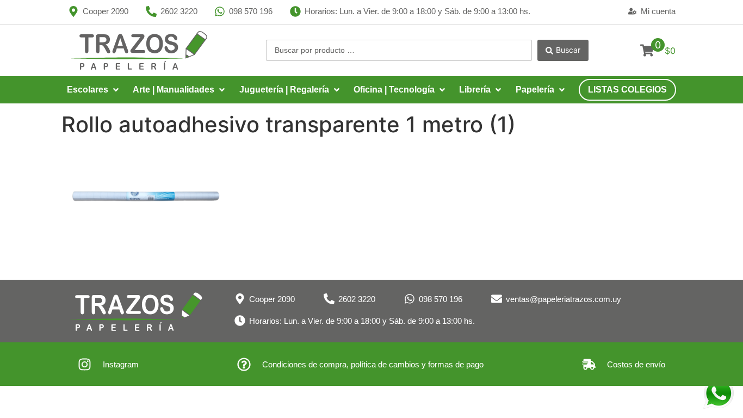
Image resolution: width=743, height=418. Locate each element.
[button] (93, 89)
